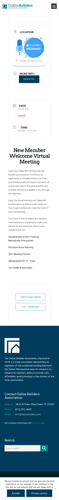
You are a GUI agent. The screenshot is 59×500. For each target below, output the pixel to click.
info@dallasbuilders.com (28, 414)
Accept (16, 493)
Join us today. (38, 423)
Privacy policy (39, 493)
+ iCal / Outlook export (30, 307)
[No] (55, 488)
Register (29, 79)
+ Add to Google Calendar (30, 297)
